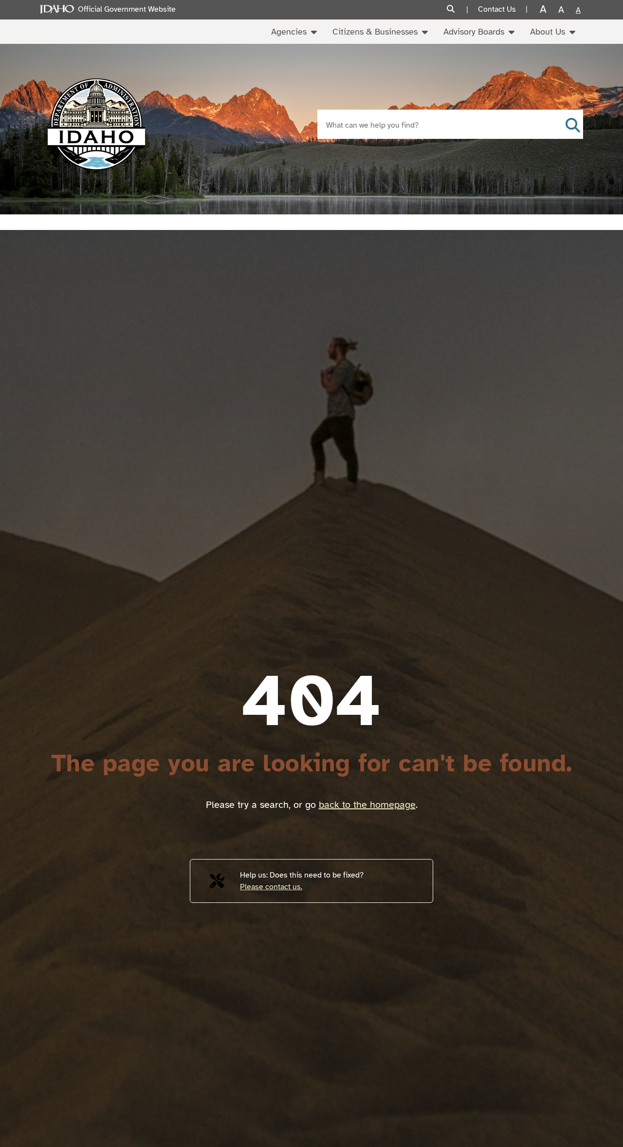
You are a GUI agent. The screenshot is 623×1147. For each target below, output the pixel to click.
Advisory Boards (473, 31)
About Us (547, 31)
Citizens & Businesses (375, 31)
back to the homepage (367, 805)
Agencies (289, 31)
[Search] (457, 9)
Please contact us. (271, 887)
